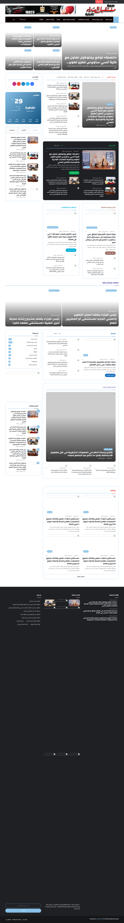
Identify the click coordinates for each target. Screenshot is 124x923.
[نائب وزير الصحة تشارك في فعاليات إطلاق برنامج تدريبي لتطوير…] (48, 35)
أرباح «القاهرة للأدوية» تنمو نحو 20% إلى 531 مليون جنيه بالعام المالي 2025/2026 (55, 269)
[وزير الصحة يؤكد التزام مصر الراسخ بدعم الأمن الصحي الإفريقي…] (48, 58)
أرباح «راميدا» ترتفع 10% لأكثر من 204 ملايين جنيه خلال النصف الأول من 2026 (55, 259)
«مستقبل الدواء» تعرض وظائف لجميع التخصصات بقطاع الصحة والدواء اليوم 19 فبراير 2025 (99, 560)
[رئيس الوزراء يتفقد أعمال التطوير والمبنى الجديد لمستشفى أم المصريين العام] (90, 307)
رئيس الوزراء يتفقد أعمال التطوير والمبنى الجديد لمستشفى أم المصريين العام (91, 319)
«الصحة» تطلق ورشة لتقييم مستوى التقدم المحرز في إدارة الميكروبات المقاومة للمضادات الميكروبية (56, 97)
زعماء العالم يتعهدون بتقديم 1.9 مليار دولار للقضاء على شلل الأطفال (99, 363)
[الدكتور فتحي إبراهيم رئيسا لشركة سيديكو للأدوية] (115, 466)
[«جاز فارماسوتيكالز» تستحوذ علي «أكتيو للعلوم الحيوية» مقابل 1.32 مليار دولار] (115, 268)
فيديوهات (34, 361)
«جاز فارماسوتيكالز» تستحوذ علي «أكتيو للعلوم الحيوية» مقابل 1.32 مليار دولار (95, 272)
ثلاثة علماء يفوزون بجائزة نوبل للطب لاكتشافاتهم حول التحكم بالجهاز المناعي (56, 343)
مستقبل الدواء (33, 365)
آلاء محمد (110, 125)
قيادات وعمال (50, 19)
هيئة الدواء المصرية (35, 624)
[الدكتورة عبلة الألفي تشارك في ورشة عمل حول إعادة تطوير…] (19, 58)
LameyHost (99, 919)
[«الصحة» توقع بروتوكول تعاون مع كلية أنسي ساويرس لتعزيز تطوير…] (90, 47)
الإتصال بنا (8, 919)
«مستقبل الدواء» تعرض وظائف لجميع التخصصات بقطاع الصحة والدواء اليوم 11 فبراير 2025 (62, 560)
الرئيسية (25, 919)
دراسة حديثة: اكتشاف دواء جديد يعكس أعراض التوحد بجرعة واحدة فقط (57, 354)
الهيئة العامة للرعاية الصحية (33, 621)
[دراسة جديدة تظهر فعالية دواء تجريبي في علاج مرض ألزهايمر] (78, 371)
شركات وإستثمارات (83, 19)
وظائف (41, 19)
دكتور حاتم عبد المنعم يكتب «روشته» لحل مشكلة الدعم (59, 471)
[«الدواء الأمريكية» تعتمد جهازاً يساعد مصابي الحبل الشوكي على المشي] (115, 258)
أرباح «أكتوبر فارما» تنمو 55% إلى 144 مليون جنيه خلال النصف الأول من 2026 (61, 236)
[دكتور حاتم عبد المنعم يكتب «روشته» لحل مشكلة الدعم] (66, 466)
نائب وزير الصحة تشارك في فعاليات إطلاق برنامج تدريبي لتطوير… (48, 41)
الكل (102, 77)
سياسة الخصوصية (17, 919)
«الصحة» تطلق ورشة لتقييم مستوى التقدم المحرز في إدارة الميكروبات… (21, 40)
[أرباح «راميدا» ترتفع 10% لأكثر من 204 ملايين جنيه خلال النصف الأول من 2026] (75, 255)
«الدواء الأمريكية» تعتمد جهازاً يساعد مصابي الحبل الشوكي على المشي (95, 262)
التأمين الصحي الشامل (34, 601)
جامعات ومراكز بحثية (69, 19)
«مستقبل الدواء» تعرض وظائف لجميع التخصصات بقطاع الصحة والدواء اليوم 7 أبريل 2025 (62, 521)
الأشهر (24, 130)
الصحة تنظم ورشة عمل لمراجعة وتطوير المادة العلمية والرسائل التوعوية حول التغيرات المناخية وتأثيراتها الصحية (58, 131)
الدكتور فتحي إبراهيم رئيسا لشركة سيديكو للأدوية (106, 471)
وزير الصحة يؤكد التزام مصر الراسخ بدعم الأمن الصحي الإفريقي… (48, 64)
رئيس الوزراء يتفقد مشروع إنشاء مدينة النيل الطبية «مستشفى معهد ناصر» (34, 321)
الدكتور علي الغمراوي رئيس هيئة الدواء (30, 614)
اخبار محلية (109, 19)
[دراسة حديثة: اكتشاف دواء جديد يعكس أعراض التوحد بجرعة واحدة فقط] (78, 350)
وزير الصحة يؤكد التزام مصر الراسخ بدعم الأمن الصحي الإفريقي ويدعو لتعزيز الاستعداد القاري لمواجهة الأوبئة (57, 109)
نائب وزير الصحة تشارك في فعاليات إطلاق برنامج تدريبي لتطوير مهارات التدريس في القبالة (57, 87)
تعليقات (11, 130)
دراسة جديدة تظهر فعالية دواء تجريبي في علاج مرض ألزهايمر (58, 374)
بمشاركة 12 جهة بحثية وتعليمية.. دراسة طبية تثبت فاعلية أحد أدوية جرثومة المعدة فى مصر (57, 364)
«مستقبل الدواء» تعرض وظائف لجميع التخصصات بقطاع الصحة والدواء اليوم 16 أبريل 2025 (99, 521)
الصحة (58, 19)
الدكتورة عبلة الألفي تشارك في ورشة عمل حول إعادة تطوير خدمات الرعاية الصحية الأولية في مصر (57, 120)
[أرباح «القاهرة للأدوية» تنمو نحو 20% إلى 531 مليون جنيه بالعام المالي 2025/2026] (75, 265)
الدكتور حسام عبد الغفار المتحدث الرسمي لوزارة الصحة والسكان (24, 608)
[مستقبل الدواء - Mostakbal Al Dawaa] (101, 10)
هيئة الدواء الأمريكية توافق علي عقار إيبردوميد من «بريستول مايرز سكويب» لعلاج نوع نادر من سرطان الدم (101, 238)
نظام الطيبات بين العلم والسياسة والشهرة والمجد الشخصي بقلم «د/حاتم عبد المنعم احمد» (81, 472)
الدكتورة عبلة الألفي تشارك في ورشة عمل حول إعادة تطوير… (19, 64)
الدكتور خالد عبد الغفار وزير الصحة (32, 611)
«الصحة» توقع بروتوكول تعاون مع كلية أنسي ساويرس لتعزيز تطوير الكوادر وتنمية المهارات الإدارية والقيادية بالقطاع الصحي (64, 158)
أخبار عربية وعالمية (97, 19)
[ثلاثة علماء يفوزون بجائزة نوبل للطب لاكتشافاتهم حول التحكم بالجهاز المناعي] (78, 339)
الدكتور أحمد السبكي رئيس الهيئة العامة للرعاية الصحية (26, 604)
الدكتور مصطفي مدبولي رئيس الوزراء (31, 618)
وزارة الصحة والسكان (22, 624)
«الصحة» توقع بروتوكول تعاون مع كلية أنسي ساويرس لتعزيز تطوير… (91, 59)
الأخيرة (35, 130)
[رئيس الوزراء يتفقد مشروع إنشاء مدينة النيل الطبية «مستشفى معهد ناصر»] (33, 307)
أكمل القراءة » (74, 173)
